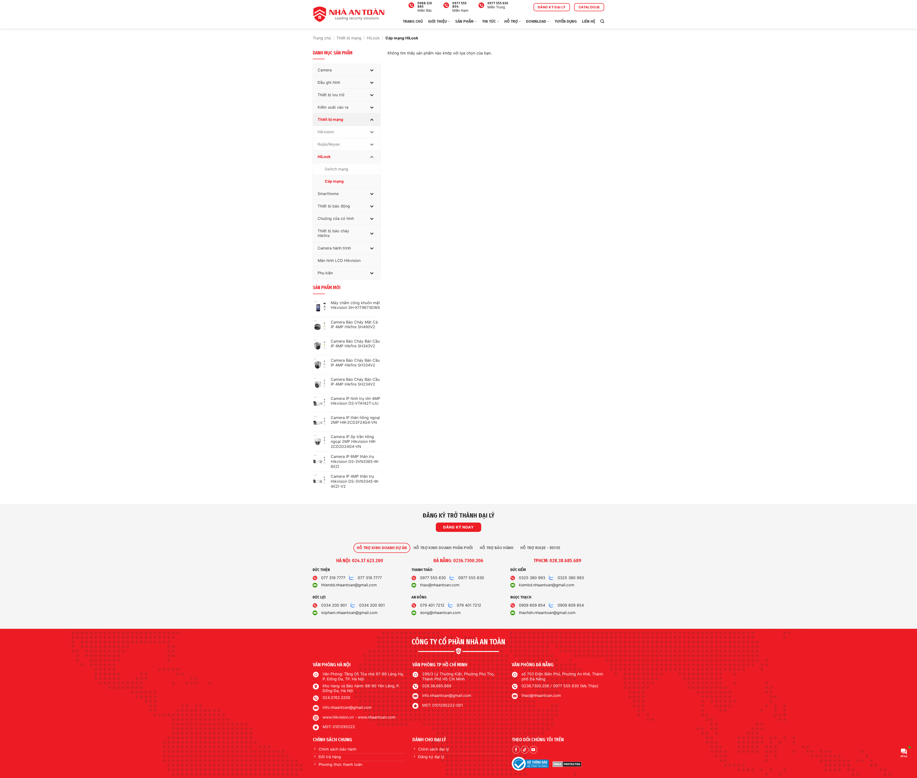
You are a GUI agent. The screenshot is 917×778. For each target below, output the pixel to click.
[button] (602, 21)
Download (536, 21)
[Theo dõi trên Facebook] (516, 750)
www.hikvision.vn (338, 717)
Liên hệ (588, 21)
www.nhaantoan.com (376, 717)
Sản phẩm (464, 21)
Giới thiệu (437, 21)
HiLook (373, 38)
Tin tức (489, 21)
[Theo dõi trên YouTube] (533, 750)
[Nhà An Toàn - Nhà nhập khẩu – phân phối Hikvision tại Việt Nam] (348, 14)
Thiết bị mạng (348, 38)
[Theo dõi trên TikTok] (525, 750)
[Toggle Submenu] (372, 70)
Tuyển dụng (565, 21)
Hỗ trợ (511, 21)
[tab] (381, 548)
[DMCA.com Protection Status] (567, 764)
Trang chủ (413, 21)
